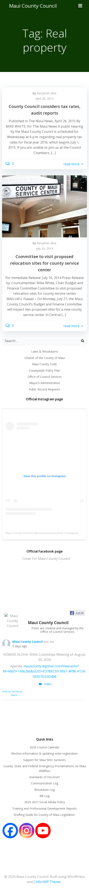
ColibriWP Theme (47, 881)
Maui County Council (33, 5)
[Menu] (80, 5)
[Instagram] (26, 830)
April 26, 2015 (44, 99)
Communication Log (44, 783)
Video (48, 684)
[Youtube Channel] (43, 830)
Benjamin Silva (46, 93)
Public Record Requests (44, 389)
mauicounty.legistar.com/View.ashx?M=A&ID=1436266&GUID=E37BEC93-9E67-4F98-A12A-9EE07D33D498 (44, 671)
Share (14, 694)
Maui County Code (44, 364)
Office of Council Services (45, 377)
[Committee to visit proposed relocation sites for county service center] (44, 206)
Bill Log (44, 796)
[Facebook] (10, 830)
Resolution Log (44, 790)
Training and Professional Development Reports (44, 808)
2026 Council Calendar (44, 747)
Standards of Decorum (44, 777)
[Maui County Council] (12, 621)
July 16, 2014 (44, 248)
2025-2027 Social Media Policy (44, 802)
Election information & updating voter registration (44, 753)
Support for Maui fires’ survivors (44, 760)
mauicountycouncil (49, 533)
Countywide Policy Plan (44, 370)
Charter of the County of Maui (44, 358)
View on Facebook (12, 691)
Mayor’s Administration (44, 383)
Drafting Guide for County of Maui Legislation (45, 815)
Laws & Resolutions (44, 351)
